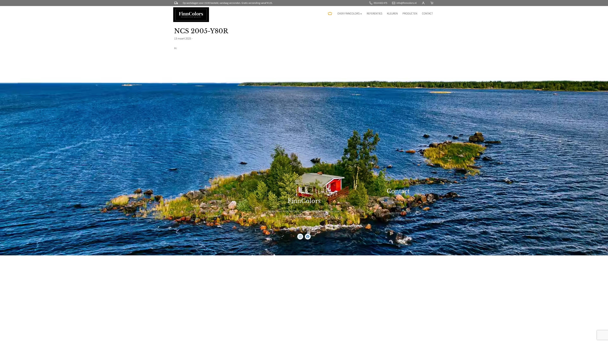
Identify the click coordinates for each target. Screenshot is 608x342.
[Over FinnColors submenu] (361, 13)
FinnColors (304, 201)
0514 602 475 (380, 3)
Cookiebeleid (213, 216)
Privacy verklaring (211, 211)
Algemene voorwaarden (207, 206)
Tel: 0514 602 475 (397, 213)
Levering (216, 201)
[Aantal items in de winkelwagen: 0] (432, 3)
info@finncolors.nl (406, 3)
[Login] (423, 3)
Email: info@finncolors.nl (401, 220)
